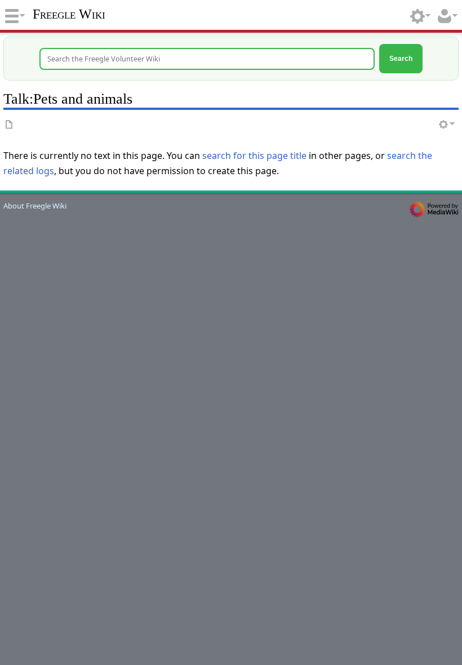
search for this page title (254, 155)
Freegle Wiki (69, 14)
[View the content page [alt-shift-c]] (9, 124)
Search (400, 58)
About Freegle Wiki (34, 206)
